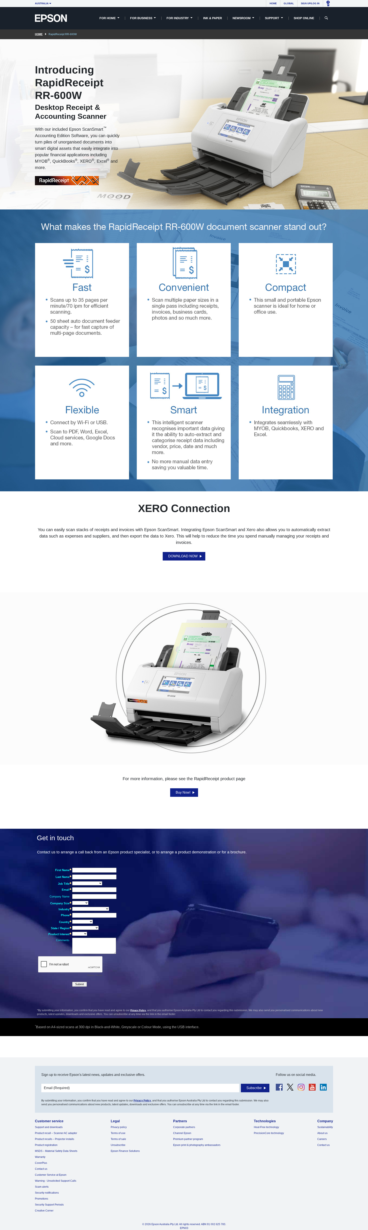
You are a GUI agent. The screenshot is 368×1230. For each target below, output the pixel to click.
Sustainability (325, 1127)
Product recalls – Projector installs (54, 1139)
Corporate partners (184, 1127)
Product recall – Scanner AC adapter (56, 1133)
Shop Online (304, 18)
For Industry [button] (178, 18)
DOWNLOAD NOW (183, 556)
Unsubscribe (118, 1145)
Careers (322, 1139)
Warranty (40, 1156)
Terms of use (118, 1133)
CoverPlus (41, 1162)
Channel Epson (182, 1133)
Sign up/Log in (310, 3)
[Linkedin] (323, 1087)
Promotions (41, 1198)
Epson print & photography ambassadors (196, 1145)
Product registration (46, 1145)
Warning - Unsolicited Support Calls (55, 1180)
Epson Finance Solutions (125, 1151)
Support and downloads (49, 1127)
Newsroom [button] (242, 18)
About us (322, 1133)
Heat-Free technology (266, 1127)
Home (273, 3)
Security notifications (47, 1192)
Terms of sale (118, 1139)
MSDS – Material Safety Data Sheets (56, 1151)
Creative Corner (44, 1210)
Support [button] (272, 18)
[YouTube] (312, 1087)
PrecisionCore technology (269, 1133)
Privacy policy (119, 1127)
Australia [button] (42, 3)
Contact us (41, 1168)
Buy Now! (183, 792)
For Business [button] (141, 18)
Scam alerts (42, 1186)
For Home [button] (107, 18)
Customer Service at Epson (50, 1174)
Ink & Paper (212, 18)
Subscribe (254, 1088)
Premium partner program (188, 1139)
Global (289, 3)
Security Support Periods (49, 1204)
